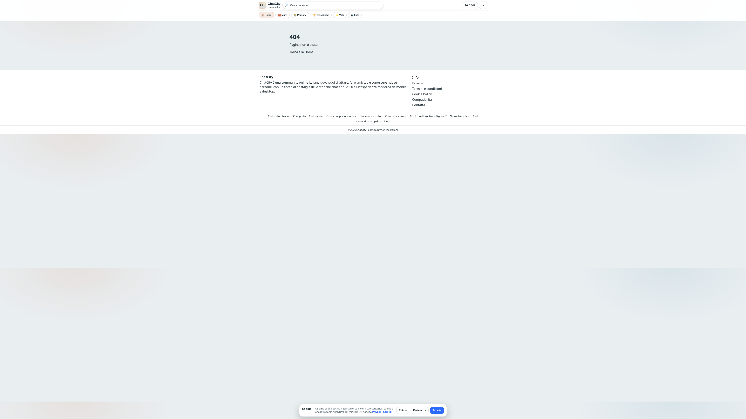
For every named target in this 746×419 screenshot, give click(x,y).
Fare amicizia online (371, 116)
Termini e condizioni (427, 89)
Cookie (387, 412)
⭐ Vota (340, 15)
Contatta (418, 105)
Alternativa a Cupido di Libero (373, 121)
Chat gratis (299, 116)
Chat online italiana (279, 116)
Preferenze (419, 410)
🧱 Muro (282, 15)
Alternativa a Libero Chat (464, 116)
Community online (396, 116)
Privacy (417, 83)
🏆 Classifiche (321, 15)
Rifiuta (403, 410)
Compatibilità (422, 99)
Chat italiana (316, 116)
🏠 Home (266, 15)
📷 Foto (355, 15)
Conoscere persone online (341, 116)
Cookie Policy (422, 94)
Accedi (470, 5)
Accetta (437, 410)
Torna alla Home (301, 52)
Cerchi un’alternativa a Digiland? (428, 116)
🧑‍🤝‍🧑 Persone (300, 15)
